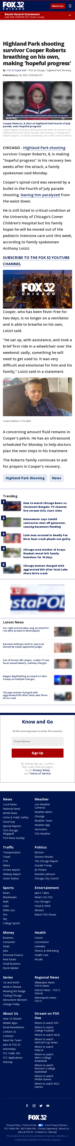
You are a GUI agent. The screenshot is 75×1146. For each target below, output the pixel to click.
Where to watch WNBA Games (44, 1077)
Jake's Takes (42, 893)
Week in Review (12, 986)
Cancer (39, 937)
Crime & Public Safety (15, 817)
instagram (34, 1106)
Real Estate (9, 959)
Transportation (12, 852)
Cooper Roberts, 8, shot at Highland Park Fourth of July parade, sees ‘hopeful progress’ (36, 125)
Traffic (8, 847)
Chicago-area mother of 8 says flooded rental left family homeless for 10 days (44, 553)
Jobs (5, 950)
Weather (42, 799)
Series (8, 977)
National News (11, 808)
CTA (5, 861)
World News (10, 813)
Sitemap (8, 1062)
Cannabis (40, 946)
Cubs (6, 906)
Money (8, 932)
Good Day (9, 821)
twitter (41, 1106)
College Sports (11, 923)
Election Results (44, 856)
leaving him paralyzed (40, 194)
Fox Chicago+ (43, 901)
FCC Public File (11, 1053)
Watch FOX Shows (45, 914)
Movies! (39, 910)
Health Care (41, 955)
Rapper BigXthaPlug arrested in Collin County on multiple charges (25, 678)
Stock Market (11, 968)
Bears (6, 893)
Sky (5, 919)
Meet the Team (12, 1040)
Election (39, 852)
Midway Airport (12, 874)
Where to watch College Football (44, 1029)
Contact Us (9, 1031)
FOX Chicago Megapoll (10, 832)
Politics (41, 847)
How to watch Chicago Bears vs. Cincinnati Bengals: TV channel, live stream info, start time (45, 506)
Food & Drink (42, 906)
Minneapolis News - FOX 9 (46, 999)
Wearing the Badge (14, 991)
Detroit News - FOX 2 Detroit (47, 991)
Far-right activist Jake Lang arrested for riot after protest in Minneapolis (26, 629)
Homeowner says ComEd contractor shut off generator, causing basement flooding (44, 522)
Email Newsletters (13, 1027)
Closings (39, 816)
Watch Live (58, 6)
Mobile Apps (10, 1023)
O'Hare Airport (11, 869)
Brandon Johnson (45, 874)
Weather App (42, 825)
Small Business (12, 963)
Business (8, 937)
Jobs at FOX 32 (11, 1044)
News (56, 478)
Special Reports (12, 826)
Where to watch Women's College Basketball (45, 1068)
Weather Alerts (43, 812)
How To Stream (12, 1018)
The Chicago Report (46, 861)
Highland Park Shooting (59, 70)
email (48, 1106)
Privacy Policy (41, 770)
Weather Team (43, 820)
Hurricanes (41, 829)
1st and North (11, 982)
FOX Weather (42, 833)
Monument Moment (15, 999)
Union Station (11, 878)
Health (40, 932)
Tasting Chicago (12, 995)
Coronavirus (42, 942)
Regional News (47, 977)
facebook (27, 1106)
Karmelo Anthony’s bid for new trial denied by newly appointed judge (23, 645)
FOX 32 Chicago (37, 70)
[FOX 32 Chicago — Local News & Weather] (13, 5)
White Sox (9, 910)
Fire (5, 914)
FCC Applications (13, 1057)
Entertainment (47, 888)
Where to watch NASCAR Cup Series (46, 1040)
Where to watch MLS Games (47, 1085)
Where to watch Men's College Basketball (44, 1058)
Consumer (9, 942)
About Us (10, 1013)
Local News (10, 804)
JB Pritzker (41, 869)
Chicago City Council (46, 878)
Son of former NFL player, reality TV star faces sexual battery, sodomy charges (26, 661)
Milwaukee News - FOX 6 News (45, 984)
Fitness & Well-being (47, 950)
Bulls (6, 901)
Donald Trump (43, 865)
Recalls (39, 959)
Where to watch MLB (47, 1035)
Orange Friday (11, 1004)
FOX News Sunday (14, 838)
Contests (8, 1036)
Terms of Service (40, 773)
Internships (9, 1049)
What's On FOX (43, 897)
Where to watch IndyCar (44, 1048)
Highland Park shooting (44, 147)
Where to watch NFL (47, 1023)
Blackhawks (10, 897)
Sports (8, 888)
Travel (6, 856)
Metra (6, 865)
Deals (6, 946)
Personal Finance (13, 955)
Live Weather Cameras (42, 806)
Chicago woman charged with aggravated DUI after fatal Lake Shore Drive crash (45, 569)
